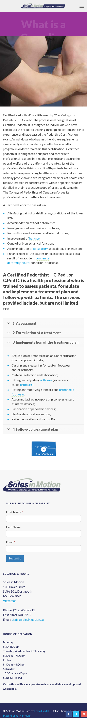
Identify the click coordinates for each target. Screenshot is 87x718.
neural (26, 262)
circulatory (40, 248)
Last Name (13, 527)
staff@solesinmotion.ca (28, 619)
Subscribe (15, 558)
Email (10, 542)
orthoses (46, 380)
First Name (14, 512)
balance (34, 238)
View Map (9, 600)
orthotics (26, 384)
